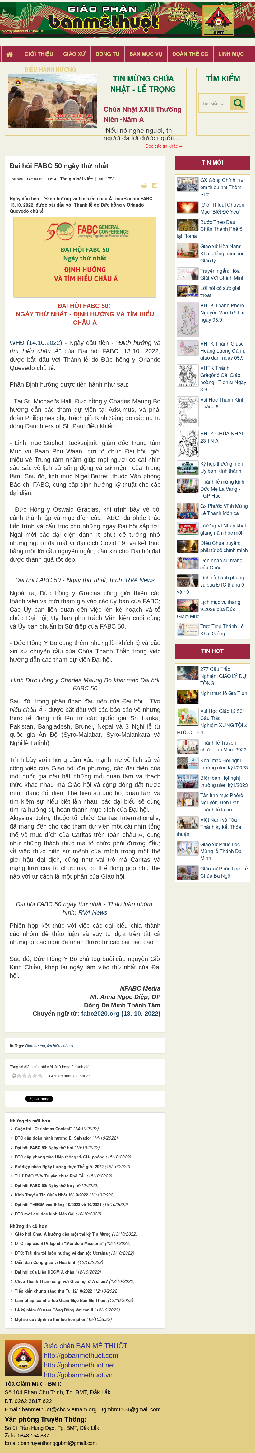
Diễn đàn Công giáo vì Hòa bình (45, 1262)
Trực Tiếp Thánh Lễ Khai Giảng (222, 630)
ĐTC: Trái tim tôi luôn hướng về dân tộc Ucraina (61, 1253)
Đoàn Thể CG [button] (190, 54)
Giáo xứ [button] (74, 54)
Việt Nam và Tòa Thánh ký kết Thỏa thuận (209, 827)
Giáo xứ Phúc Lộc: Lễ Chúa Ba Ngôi (224, 872)
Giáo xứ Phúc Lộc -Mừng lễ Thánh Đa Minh (221, 851)
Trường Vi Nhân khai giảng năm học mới (223, 529)
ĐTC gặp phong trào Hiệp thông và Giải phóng (59, 1157)
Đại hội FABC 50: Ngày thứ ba (43, 1185)
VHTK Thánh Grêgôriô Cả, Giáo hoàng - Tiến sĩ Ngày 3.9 (223, 378)
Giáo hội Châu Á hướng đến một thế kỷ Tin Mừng (63, 1234)
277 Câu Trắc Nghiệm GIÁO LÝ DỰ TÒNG (223, 676)
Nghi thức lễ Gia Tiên (223, 693)
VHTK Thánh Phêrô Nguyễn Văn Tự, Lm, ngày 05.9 (223, 312)
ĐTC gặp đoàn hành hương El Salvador (53, 1138)
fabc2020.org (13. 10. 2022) (120, 1013)
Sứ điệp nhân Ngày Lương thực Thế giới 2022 (59, 1166)
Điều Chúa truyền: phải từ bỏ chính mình (224, 547)
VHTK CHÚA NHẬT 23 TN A (222, 437)
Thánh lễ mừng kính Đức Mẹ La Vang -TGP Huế (222, 488)
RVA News (140, 580)
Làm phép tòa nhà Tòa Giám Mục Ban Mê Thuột (61, 1300)
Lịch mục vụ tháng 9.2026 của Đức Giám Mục (208, 609)
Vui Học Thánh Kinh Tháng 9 (222, 403)
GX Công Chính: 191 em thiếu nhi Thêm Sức (223, 187)
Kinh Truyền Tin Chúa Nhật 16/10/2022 (51, 1195)
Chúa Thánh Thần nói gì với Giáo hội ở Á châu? (61, 1281)
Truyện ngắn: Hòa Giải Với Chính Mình (222, 274)
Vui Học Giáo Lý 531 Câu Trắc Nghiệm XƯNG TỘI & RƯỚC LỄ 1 (212, 722)
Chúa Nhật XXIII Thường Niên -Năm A (143, 114)
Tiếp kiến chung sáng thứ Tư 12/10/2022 (53, 1291)
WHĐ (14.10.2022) (36, 342)
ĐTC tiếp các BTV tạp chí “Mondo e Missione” (59, 1243)
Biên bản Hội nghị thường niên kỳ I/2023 (224, 781)
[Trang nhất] (10, 54)
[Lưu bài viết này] (155, 185)
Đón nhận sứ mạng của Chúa (221, 564)
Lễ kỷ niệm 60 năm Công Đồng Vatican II (54, 1310)
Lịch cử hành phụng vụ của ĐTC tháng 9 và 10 (210, 584)
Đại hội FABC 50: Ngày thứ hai (44, 1147)
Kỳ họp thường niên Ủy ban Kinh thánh (221, 467)
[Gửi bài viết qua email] (133, 185)
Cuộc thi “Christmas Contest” (43, 1128)
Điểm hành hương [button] (50, 69)
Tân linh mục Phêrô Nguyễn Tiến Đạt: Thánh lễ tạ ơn (221, 802)
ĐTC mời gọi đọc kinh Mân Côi (45, 1214)
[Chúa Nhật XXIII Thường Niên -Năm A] (52, 101)
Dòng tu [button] (107, 54)
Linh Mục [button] (231, 54)
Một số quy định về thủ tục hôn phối (50, 1319)
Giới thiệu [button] (39, 54)
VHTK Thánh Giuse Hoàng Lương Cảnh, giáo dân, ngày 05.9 (222, 350)
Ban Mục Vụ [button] (145, 54)
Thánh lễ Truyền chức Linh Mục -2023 (223, 746)
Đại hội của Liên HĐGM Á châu (44, 1272)
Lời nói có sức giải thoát (220, 292)
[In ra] (144, 185)
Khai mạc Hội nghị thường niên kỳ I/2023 (224, 764)
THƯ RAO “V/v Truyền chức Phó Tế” (50, 1176)
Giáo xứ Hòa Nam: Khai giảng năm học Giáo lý (222, 253)
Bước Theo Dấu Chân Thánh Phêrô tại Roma (210, 229)
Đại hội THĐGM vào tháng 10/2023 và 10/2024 (58, 1204)
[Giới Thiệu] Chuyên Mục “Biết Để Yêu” (222, 208)
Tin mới (212, 162)
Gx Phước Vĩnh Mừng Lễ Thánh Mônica (224, 510)
